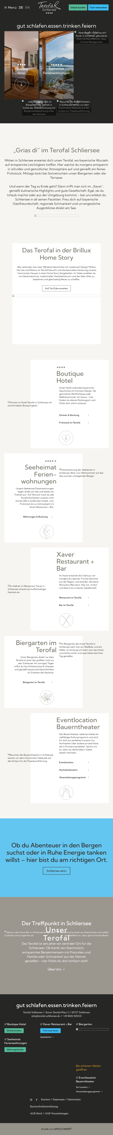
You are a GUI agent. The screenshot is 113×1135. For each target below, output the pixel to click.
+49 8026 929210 (72, 1016)
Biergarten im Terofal (34, 682)
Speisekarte (45, 1037)
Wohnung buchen (15, 1049)
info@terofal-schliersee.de (45, 1016)
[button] (10, 7)
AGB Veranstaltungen (56, 1113)
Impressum (59, 1099)
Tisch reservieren (98, 7)
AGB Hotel (36, 1113)
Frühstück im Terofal (69, 422)
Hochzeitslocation (68, 769)
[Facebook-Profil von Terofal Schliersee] (37, 1099)
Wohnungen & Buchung (35, 516)
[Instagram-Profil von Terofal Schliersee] (31, 1099)
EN (27, 7)
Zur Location (82, 1087)
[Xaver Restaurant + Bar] (91, 37)
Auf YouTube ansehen (56, 288)
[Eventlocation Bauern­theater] (74, 106)
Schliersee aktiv (56, 870)
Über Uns (54, 969)
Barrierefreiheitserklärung (44, 1106)
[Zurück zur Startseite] (49, 7)
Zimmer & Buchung (69, 415)
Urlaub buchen (78, 7)
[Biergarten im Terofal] (39, 108)
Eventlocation (66, 762)
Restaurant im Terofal (70, 597)
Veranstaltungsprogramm (72, 777)
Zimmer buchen (14, 1030)
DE (21, 7)
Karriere (45, 1099)
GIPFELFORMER (63, 1129)
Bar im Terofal (66, 605)
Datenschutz (74, 1099)
